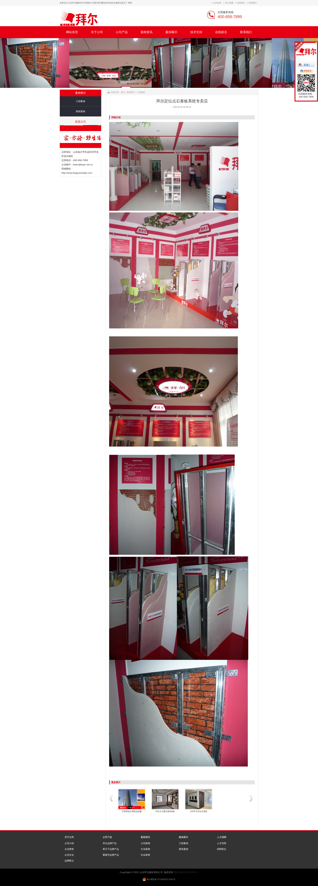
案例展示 (131, 92)
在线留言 (241, 3)
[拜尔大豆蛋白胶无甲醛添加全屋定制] (165, 799)
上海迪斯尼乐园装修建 (199, 811)
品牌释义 (69, 860)
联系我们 (253, 3)
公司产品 (107, 837)
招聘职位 (221, 849)
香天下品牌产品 (111, 849)
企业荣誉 (69, 849)
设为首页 (217, 3)
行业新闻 (145, 849)
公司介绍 (69, 843)
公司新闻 (145, 843)
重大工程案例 (132, 811)
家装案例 (80, 111)
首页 (123, 92)
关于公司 (69, 837)
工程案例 (80, 101)
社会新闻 (145, 855)
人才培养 (221, 843)
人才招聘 (221, 837)
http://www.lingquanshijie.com (76, 172)
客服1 (307, 64)
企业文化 (69, 855)
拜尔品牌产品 (110, 843)
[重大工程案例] (131, 799)
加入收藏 (229, 3)
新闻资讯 (145, 837)
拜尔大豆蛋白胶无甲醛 (165, 811)
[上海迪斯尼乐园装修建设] (198, 799)
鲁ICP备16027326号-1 (186, 872)
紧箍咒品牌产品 (111, 855)
